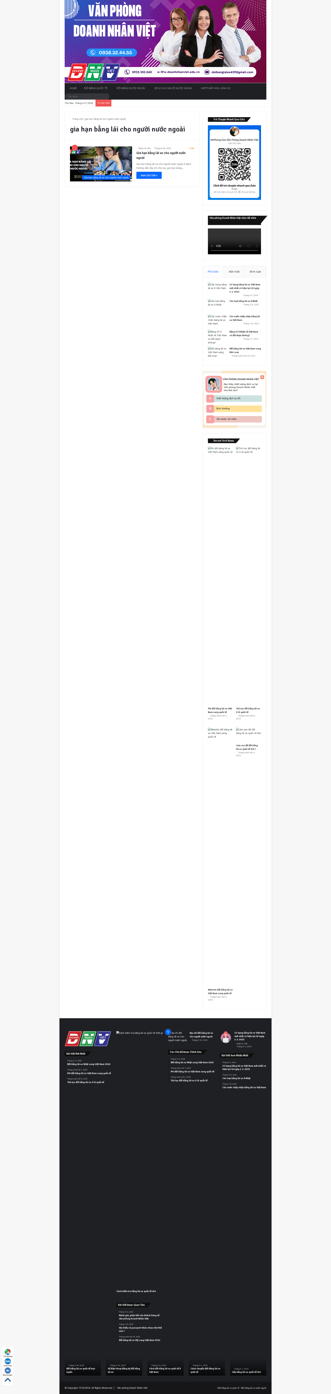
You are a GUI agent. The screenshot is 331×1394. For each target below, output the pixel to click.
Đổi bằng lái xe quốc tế (228, 1388)
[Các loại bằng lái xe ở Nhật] (217, 305)
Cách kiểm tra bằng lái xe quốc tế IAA (136, 1291)
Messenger (7, 1375)
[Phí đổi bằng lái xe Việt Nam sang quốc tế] (220, 576)
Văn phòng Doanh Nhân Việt (132, 1387)
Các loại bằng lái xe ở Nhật (243, 301)
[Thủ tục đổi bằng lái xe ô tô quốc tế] (248, 576)
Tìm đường (7, 1356)
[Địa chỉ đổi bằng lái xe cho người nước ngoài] (177, 1037)
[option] (83, 1362)
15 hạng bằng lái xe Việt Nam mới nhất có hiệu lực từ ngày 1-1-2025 (244, 288)
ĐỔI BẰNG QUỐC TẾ (95, 88)
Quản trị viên (144, 148)
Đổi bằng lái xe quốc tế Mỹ (204, 1372)
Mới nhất (234, 271)
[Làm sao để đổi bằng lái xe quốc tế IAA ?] (248, 735)
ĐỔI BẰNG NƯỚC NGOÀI (130, 88)
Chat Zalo (8, 1366)
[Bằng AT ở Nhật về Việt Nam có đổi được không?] (217, 337)
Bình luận (255, 271)
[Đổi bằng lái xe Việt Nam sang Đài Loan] (217, 353)
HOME (73, 88)
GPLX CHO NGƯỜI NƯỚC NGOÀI (173, 88)
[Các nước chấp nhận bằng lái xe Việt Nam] (217, 321)
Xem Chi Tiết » (149, 175)
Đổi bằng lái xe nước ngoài (253, 1388)
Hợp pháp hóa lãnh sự (215, 88)
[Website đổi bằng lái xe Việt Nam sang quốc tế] (220, 857)
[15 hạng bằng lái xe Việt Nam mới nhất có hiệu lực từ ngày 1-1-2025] (217, 289)
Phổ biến (213, 271)
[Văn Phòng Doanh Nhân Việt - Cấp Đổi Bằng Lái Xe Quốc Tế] (165, 41)
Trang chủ (77, 119)
